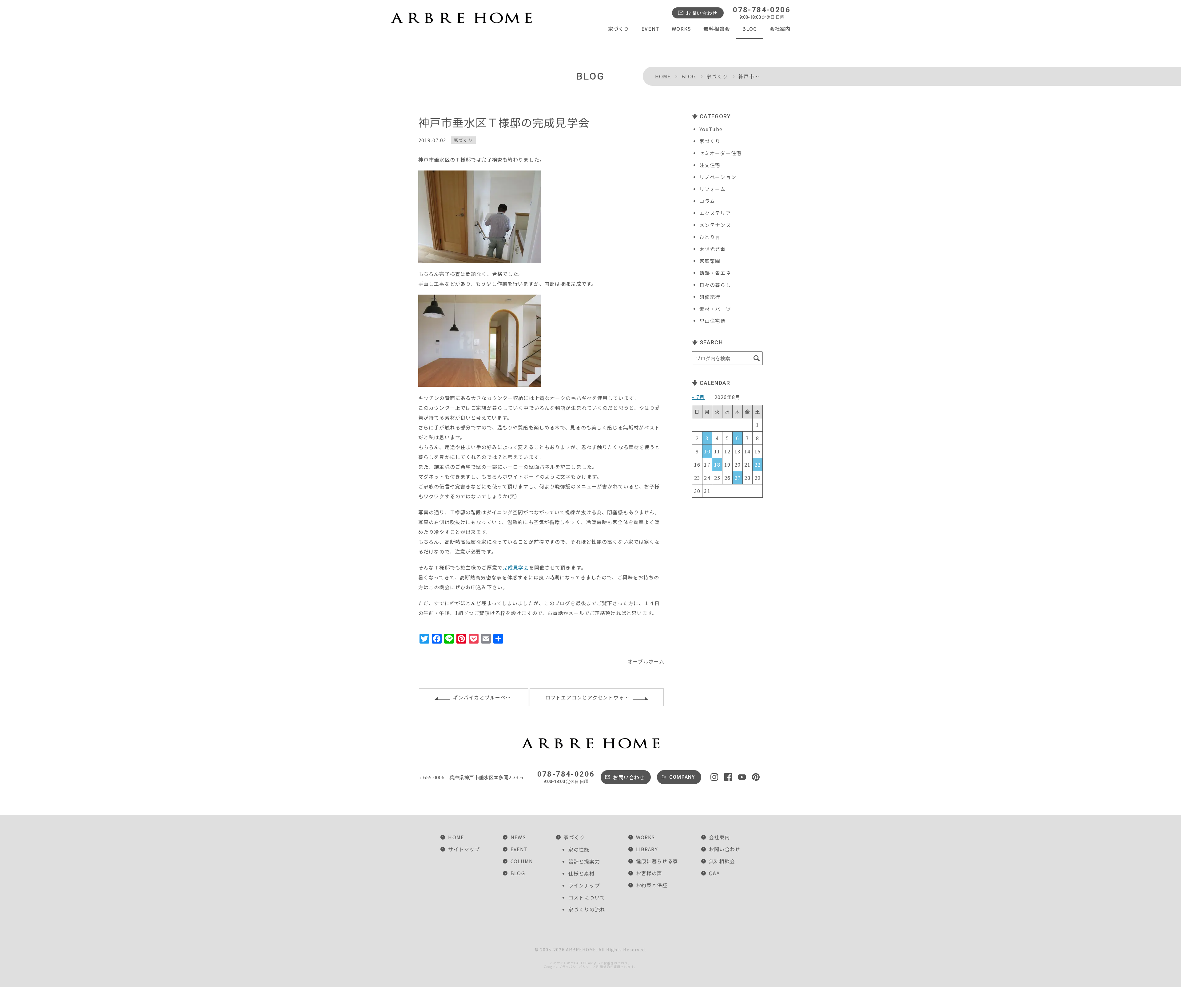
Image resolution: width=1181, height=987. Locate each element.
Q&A (714, 873)
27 (737, 477)
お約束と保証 (652, 885)
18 (717, 464)
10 (707, 451)
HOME (662, 76)
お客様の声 (649, 873)
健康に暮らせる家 (657, 861)
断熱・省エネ (715, 272)
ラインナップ (584, 885)
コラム (707, 201)
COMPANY (682, 777)
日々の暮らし (715, 284)
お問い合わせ (702, 13)
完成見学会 (516, 567)
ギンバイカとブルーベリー (484, 697)
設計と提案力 (584, 861)
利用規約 (603, 966)
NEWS (518, 837)
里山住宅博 (712, 320)
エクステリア (715, 213)
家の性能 (578, 849)
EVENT (650, 28)
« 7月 (698, 397)
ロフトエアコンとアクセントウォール (589, 697)
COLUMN (522, 861)
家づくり (618, 28)
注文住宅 (709, 165)
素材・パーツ (715, 308)
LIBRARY (647, 849)
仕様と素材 (581, 873)
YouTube (710, 129)
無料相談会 (716, 28)
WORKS (681, 28)
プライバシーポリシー (576, 966)
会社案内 (779, 28)
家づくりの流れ (586, 909)
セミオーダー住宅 (720, 153)
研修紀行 (709, 296)
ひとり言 (709, 237)
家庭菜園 (709, 260)
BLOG (749, 28)
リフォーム (712, 189)
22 (757, 464)
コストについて (586, 897)
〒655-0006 (470, 777)
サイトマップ (464, 849)
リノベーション (717, 177)
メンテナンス (715, 225)
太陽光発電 (712, 249)
